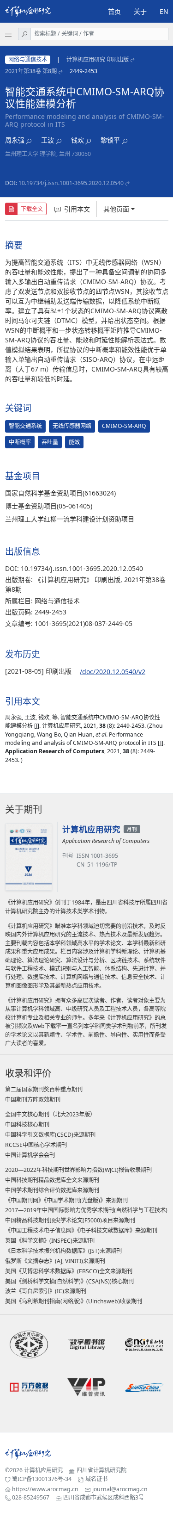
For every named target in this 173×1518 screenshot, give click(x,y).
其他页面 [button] (116, 208)
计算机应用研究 (43, 1470)
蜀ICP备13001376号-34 (42, 1479)
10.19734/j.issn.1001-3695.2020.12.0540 (71, 183)
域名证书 (96, 1479)
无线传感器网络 (72, 426)
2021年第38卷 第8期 (31, 71)
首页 (114, 11)
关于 (140, 11)
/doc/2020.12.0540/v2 (112, 671)
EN (164, 11)
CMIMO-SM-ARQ (124, 426)
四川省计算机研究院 (101, 1470)
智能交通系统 (25, 426)
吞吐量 (50, 442)
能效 (74, 442)
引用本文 (77, 208)
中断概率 (20, 442)
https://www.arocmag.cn (45, 1489)
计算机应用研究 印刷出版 (97, 59)
